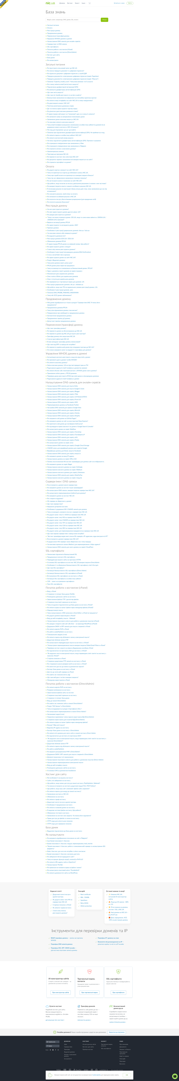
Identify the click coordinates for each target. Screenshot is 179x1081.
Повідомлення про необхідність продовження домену (65, 313)
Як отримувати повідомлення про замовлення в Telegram (66, 146)
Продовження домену (54, 33)
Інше (83, 3)
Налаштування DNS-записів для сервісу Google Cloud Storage (68, 445)
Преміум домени (53, 228)
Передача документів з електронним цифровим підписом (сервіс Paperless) (73, 76)
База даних (51, 57)
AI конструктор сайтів (89, 1044)
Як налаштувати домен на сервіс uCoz (60, 443)
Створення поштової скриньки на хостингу (62, 602)
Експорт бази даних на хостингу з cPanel (61, 669)
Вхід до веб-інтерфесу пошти (57, 765)
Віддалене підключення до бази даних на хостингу (64, 831)
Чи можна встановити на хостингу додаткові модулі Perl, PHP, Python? (71, 786)
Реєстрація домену (53, 30)
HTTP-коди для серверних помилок (59, 824)
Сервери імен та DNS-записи (57, 44)
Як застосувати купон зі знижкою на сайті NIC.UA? (64, 181)
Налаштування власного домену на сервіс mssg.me (64, 478)
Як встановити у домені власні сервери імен (62, 485)
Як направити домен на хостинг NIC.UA (60, 496)
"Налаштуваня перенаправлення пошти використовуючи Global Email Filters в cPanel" (76, 645)
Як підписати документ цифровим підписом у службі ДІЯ (67, 73)
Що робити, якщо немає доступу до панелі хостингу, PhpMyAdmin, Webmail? (73, 783)
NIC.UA (50, 3)
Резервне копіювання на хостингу (58, 690)
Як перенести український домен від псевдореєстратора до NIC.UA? (70, 347)
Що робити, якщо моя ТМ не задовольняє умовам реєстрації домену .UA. (72, 287)
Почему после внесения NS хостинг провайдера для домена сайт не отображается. (75, 461)
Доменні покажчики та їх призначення (60, 757)
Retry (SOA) (84, 903)
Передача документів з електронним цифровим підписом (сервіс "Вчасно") (72, 79)
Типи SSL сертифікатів (54, 584)
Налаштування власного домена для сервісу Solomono (66, 472)
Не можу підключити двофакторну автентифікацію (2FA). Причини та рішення (74, 140)
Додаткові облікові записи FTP (57, 640)
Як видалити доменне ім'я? (56, 236)
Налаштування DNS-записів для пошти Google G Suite (65, 389)
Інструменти (68, 1058)
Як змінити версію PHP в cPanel (58, 629)
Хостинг (70, 3)
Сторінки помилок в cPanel (56, 658)
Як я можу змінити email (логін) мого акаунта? (62, 84)
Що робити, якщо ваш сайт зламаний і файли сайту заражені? (68, 788)
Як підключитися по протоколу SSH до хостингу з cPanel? (67, 651)
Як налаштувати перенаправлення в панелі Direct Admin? (66, 711)
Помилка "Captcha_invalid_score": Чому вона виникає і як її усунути (70, 81)
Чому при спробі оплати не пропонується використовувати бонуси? (70, 175)
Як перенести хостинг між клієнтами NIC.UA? (62, 157)
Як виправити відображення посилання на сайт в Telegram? (67, 838)
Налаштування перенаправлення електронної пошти (65, 762)
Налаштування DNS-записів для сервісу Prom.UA (64, 399)
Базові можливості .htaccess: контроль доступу (63, 854)
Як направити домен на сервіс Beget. (59, 464)
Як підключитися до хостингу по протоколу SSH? (64, 736)
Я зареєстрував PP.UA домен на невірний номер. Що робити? (68, 244)
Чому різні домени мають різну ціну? (59, 263)
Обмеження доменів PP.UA (56, 241)
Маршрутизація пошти (55, 610)
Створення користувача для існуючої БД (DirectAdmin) (66, 719)
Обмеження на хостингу (55, 797)
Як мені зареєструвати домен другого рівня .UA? (64, 212)
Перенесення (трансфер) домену (58, 36)
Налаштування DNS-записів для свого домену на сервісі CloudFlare (70, 547)
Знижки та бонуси (125, 1049)
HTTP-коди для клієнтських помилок (60, 821)
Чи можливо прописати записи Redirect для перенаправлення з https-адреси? (73, 544)
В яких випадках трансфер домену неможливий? (63, 342)
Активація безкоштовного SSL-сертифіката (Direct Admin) (66, 570)
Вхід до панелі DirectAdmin (56, 701)
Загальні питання (53, 25)
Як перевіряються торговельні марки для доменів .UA (65, 282)
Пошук (104, 19)
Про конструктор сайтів (60, 992)
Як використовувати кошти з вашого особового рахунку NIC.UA (69, 186)
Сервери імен (68, 1047)
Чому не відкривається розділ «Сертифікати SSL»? (64, 709)
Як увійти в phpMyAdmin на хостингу (59, 632)
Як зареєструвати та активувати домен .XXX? (62, 225)
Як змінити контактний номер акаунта (60, 138)
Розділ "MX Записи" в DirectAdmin (59, 706)
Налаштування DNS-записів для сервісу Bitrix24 (63, 410)
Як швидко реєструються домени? (59, 214)
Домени (62, 3)
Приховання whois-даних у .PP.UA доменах (62, 373)
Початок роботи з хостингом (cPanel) (59, 49)
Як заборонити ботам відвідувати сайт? (60, 857)
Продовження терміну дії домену (58, 318)
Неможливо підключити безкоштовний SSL (62, 554)
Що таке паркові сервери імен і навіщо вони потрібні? (65, 533)
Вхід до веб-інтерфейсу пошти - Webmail (61, 618)
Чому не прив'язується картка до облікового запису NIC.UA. (67, 172)
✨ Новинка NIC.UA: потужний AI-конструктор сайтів (117, 897)
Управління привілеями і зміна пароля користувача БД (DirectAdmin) (70, 717)
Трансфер (67, 1049)
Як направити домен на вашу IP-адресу (60, 456)
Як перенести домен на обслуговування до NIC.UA (64, 331)
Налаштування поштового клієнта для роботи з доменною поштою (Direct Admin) (75, 760)
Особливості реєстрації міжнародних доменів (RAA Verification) (69, 252)
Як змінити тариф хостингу (56, 799)
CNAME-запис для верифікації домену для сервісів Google (67, 448)
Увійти (130, 3)
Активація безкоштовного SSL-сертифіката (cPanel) (64, 573)
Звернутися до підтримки (116, 1032)
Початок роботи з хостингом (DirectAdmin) (61, 52)
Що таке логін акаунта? (55, 92)
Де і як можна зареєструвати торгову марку (62, 108)
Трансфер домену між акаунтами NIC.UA (61, 336)
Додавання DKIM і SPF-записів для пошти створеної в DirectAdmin (70, 754)
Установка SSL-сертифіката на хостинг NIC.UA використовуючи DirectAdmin (73, 562)
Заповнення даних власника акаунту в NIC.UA (62, 119)
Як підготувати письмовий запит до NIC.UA (62, 68)
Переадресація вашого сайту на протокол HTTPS (64, 560)
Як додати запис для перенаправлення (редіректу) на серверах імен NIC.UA (73, 531)
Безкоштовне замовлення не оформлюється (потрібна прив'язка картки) (71, 98)
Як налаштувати (52, 60)
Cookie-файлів (96, 1075)
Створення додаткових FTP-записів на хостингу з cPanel (66, 661)
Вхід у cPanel (51, 591)
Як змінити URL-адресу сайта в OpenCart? (61, 862)
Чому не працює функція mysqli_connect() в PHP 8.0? (65, 859)
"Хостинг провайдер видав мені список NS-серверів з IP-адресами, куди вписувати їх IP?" (77, 536)
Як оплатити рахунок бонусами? (58, 202)
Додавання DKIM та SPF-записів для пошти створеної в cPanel (68, 626)
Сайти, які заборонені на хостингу (58, 780)
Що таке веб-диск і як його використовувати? (62, 677)
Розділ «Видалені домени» (56, 260)
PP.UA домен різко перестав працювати (60, 265)
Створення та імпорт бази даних (58, 698)
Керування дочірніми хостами (57, 506)
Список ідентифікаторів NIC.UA (58, 339)
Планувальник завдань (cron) (57, 634)
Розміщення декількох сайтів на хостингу (61, 597)
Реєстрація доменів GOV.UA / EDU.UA (60, 238)
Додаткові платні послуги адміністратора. (61, 802)
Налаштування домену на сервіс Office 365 (62, 459)
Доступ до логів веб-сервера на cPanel (60, 672)
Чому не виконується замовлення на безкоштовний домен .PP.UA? (70, 268)
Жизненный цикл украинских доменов (60, 274)
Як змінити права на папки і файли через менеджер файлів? (67, 722)
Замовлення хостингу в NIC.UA (57, 794)
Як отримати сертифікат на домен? (59, 162)
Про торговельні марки (89, 992)
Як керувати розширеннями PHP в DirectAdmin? (63, 751)
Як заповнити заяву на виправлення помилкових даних (66, 117)
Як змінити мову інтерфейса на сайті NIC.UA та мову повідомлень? (70, 100)
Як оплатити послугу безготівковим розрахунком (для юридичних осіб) (71, 199)
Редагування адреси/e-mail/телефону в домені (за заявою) (67, 368)
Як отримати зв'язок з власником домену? (61, 149)
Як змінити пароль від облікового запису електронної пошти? (68, 637)
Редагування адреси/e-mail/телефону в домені (63, 379)
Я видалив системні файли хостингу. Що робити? (64, 810)
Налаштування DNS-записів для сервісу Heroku (63, 413)
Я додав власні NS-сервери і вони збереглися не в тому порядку (69, 542)
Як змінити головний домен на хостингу (61, 807)
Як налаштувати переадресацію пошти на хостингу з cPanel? (68, 642)
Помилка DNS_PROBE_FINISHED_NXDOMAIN (62, 292)
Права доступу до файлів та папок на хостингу (63, 818)
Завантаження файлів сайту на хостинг (60, 692)
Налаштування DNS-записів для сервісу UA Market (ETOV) (67, 397)
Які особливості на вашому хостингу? (60, 778)
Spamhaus (84, 900)
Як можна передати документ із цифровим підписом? (65, 71)
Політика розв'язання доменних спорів (60, 106)
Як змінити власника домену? (57, 362)
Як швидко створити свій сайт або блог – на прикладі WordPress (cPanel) (72, 624)
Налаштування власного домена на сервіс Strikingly (64, 467)
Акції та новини (124, 1056)
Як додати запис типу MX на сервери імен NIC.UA (64, 517)
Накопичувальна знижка (55, 151)
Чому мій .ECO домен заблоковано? (59, 295)
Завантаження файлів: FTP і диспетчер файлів (62, 599)
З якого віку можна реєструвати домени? (61, 249)
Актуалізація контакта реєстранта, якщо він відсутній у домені (68, 357)
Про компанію (124, 1044)
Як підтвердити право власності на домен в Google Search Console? (70, 426)
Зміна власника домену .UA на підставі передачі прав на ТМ (67, 365)
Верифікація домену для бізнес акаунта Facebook (64, 451)
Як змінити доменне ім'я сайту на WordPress (62, 873)
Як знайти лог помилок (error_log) (58, 674)
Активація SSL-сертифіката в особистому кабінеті (64, 578)
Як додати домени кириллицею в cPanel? (61, 615)
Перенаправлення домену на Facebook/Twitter (63, 405)
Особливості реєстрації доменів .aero (60, 290)
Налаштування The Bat (55, 865)
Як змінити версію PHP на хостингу (59, 687)
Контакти (122, 1064)
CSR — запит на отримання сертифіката (60, 581)
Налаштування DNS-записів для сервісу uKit (62, 437)
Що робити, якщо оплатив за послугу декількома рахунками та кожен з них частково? (76, 183)
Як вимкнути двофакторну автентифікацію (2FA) (63, 90)
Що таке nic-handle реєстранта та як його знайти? (64, 95)
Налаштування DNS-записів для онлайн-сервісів (63, 41)
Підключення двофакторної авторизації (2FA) (62, 87)
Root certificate (86, 894)
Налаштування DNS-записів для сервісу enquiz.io (64, 453)
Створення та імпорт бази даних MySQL (61, 594)
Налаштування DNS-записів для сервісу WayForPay (64, 475)
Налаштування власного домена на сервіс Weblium (64, 470)
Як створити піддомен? (55, 498)
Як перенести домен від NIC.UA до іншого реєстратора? (66, 333)
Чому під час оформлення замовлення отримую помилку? (67, 178)
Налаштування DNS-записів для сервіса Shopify (63, 416)
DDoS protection (86, 906)
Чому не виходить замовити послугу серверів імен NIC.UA (67, 512)
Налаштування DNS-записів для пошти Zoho (62, 386)
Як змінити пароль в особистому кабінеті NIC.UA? (64, 135)
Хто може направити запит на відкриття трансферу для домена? (69, 350)
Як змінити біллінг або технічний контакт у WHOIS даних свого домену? (72, 370)
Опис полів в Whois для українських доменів (62, 276)
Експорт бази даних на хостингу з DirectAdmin (63, 730)
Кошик (90, 3)
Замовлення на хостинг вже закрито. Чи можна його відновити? (69, 815)
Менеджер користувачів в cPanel (58, 680)
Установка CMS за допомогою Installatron (61, 770)
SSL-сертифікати (52, 47)
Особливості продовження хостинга (59, 805)
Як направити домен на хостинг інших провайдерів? (65, 487)
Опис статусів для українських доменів (60, 279)
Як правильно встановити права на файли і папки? (64, 867)
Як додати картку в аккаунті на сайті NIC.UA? (62, 170)
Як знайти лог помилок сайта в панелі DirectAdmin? (65, 703)
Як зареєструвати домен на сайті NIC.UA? (61, 257)
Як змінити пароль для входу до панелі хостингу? (64, 791)
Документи (123, 1047)
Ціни (65, 1044)
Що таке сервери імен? (55, 504)
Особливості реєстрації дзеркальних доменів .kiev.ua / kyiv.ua (68, 230)
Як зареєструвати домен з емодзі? (59, 247)
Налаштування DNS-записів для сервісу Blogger (63, 391)
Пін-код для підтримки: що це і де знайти (61, 130)
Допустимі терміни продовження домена (61, 321)
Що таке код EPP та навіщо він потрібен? (61, 344)
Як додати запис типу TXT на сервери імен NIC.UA (64, 523)
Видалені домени (69, 1052)
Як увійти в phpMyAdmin (55, 749)
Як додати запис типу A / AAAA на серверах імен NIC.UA (66, 514)
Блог (47, 1050)
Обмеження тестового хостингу (58, 813)
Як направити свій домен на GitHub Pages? (61, 418)
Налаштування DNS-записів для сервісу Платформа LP (66, 434)
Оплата (49, 28)
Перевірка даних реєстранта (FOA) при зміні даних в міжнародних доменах (73, 376)
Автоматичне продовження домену (59, 316)
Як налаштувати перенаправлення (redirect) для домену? (66, 493)
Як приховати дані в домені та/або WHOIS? (62, 360)
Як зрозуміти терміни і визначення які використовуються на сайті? (70, 159)
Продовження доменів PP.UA (57, 307)
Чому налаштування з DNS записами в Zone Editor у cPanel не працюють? (72, 613)
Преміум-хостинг (88, 1049)
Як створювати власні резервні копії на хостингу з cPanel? (67, 664)
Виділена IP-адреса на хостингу (58, 728)
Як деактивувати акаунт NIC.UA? (58, 103)
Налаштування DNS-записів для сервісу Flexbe (63, 440)
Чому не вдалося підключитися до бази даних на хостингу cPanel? (70, 605)
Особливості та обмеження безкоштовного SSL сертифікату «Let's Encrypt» (72, 565)
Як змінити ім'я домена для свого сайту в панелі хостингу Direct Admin (71, 733)
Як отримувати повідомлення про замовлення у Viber (65, 143)
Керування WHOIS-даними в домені (59, 38)
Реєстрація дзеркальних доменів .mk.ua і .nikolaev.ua (65, 284)
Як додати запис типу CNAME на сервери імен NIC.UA (65, 520)
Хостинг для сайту (53, 55)
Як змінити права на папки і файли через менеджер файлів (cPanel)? (70, 607)
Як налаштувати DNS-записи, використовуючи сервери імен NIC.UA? (70, 490)
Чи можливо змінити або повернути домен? (62, 233)
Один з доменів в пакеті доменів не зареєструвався (64, 271)
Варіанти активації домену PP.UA (58, 222)
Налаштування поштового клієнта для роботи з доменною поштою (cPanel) (73, 621)
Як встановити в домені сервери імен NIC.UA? (63, 539)
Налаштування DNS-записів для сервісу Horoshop (64, 432)
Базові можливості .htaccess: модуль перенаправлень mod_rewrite (69, 843)
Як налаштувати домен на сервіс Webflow (61, 429)
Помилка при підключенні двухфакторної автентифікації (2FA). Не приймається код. (76, 132)
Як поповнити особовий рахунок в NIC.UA (61, 196)
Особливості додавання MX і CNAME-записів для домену (67, 509)
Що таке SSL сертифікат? (55, 568)
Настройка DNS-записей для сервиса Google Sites (64, 407)
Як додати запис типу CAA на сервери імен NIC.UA (64, 525)
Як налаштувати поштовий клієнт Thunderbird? (63, 870)
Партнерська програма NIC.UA (57, 154)
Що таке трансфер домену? (56, 328)
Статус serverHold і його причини (58, 255)
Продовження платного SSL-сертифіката (61, 557)
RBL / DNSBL (85, 897)
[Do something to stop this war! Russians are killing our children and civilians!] (4, 4)
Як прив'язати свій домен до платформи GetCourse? (65, 424)
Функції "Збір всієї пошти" (56, 725)
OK (127, 1075)
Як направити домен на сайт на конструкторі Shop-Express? (67, 421)
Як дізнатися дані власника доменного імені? (62, 111)
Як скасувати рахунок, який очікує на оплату (62, 194)
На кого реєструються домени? (58, 209)
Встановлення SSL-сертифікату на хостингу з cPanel (65, 576)
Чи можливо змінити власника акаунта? (60, 122)
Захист (77, 3)
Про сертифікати (118, 992)
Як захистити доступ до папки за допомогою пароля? (65, 666)
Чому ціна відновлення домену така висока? (62, 310)
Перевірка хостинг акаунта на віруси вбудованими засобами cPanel (70, 648)
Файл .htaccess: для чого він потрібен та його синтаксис (66, 851)
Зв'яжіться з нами (119, 3)
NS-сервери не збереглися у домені (59, 501)
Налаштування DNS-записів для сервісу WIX (62, 402)
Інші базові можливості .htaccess (58, 841)
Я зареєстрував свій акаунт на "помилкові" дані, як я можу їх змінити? (71, 114)
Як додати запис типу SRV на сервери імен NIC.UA (64, 528)
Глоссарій (122, 1058)
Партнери (122, 1061)
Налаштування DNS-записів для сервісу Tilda (62, 394)
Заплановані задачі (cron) (55, 714)
